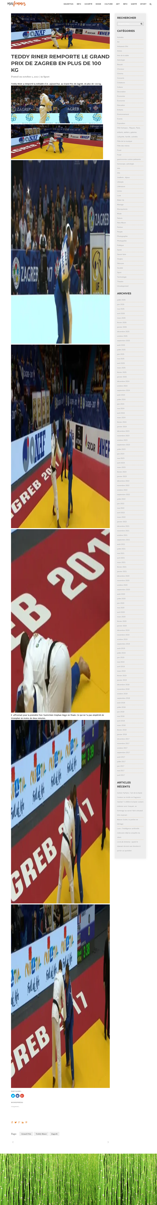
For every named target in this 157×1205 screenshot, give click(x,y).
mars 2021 (121, 562)
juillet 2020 (121, 599)
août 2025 (121, 345)
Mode (119, 214)
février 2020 (121, 621)
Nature (119, 218)
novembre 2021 (123, 531)
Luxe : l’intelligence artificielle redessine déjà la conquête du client (128, 833)
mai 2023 (120, 458)
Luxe (119, 195)
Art (118, 42)
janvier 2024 (122, 427)
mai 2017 (120, 771)
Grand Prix (26, 1134)
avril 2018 (121, 721)
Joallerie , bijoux (123, 177)
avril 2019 (121, 666)
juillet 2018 (121, 707)
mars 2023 (121, 467)
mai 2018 (120, 716)
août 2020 (121, 594)
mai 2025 (120, 359)
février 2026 (121, 322)
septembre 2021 (123, 540)
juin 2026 (120, 304)
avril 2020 (121, 612)
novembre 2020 (123, 580)
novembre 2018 (123, 689)
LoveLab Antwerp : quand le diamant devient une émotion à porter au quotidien (128, 846)
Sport (46, 76)
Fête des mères (123, 146)
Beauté (120, 64)
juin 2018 (120, 712)
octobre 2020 (122, 585)
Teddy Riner (41, 1134)
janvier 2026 (122, 327)
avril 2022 (121, 513)
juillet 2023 (121, 449)
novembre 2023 (123, 436)
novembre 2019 (123, 635)
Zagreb (54, 1134)
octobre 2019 (122, 639)
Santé (119, 250)
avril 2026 (121, 313)
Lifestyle (120, 182)
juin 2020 (120, 603)
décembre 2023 (123, 431)
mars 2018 (121, 725)
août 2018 (121, 703)
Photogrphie (122, 241)
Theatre (120, 281)
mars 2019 (121, 671)
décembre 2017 (123, 739)
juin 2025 (120, 354)
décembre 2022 (123, 481)
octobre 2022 (122, 490)
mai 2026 (120, 309)
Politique (120, 245)
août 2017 (121, 757)
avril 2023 (121, 463)
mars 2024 (121, 418)
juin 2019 (120, 657)
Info (118, 168)
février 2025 (121, 372)
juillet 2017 (121, 762)
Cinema (120, 74)
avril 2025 (121, 363)
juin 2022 (120, 504)
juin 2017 (120, 766)
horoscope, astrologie (125, 164)
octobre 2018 (122, 694)
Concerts (120, 78)
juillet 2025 (121, 350)
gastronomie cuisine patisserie (129, 159)
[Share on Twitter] (16, 1122)
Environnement (123, 114)
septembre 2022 (123, 494)
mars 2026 (121, 318)
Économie (121, 96)
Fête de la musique (124, 141)
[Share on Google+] (19, 1122)
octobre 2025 (122, 336)
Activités (120, 37)
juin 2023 (120, 454)
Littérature (121, 186)
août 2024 (121, 395)
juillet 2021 (121, 549)
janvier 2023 (122, 476)
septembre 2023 (123, 445)
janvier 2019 (122, 680)
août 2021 (121, 544)
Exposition (121, 123)
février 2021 (121, 567)
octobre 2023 (122, 440)
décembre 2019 (123, 630)
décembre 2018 (123, 685)
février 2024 (121, 422)
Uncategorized (122, 286)
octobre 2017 (122, 748)
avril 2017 (121, 775)
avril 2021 (121, 558)
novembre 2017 (123, 743)
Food (119, 150)
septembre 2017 (123, 752)
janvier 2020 (122, 626)
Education (121, 105)
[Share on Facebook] (12, 1122)
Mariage (120, 205)
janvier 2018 (122, 734)
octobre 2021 (122, 535)
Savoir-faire (121, 254)
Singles (120, 259)
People (120, 232)
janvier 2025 (122, 377)
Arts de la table (123, 55)
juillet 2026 (121, 300)
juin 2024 (120, 404)
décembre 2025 (123, 332)
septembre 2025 (123, 341)
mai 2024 (120, 408)
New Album (121, 223)
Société (120, 268)
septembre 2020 (123, 590)
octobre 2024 (122, 386)
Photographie (122, 236)
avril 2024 (121, 413)
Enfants (120, 110)
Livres (119, 191)
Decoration (121, 92)
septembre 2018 (123, 698)
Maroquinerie (122, 209)
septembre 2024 (123, 390)
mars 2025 (121, 368)
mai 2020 (120, 608)
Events (119, 119)
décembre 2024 (123, 381)
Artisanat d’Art (122, 46)
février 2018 (121, 730)
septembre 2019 (123, 644)
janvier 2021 (122, 571)
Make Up (120, 200)
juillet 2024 (121, 399)
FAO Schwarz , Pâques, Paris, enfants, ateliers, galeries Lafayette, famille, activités (128, 132)
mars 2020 (121, 617)
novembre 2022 (123, 485)
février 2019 (121, 676)
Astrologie (121, 60)
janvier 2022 (122, 522)
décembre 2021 (123, 526)
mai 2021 (120, 553)
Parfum (120, 227)
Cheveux (120, 69)
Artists (119, 51)
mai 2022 (120, 508)
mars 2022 (121, 517)
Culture (120, 87)
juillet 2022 (121, 499)
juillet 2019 (121, 653)
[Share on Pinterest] (26, 1122)
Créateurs (121, 83)
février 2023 (121, 472)
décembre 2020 (123, 576)
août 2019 (121, 648)
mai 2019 (120, 662)
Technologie (121, 277)
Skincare (120, 263)
